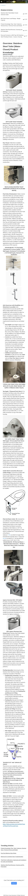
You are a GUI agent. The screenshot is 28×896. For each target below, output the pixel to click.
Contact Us (14, 883)
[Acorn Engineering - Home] (14, 2)
